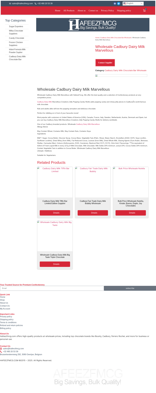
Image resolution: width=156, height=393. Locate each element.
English (129, 3)
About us (82, 10)
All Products (68, 10)
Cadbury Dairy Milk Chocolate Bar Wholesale (116, 37)
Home (57, 10)
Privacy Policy (107, 10)
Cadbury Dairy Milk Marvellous (88, 124)
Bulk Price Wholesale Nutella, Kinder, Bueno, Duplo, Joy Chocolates (131, 203)
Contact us (93, 10)
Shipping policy (124, 10)
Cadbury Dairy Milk (44, 102)
